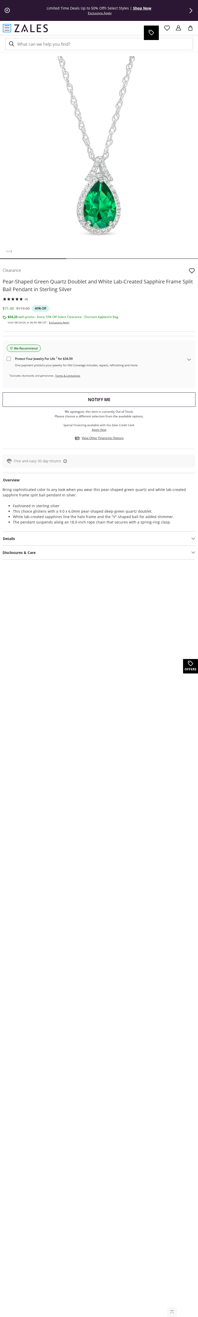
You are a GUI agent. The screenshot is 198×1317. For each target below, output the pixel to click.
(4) (26, 299)
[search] (11, 44)
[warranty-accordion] (189, 360)
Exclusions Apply (59, 322)
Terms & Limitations (67, 375)
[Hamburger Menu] (7, 28)
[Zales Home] (31, 28)
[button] (191, 10)
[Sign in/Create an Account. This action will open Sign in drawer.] (178, 28)
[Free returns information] (64, 460)
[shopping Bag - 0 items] (192, 30)
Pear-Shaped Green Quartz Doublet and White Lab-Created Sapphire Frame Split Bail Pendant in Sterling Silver (98, 285)
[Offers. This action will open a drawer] (151, 33)
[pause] (7, 10)
